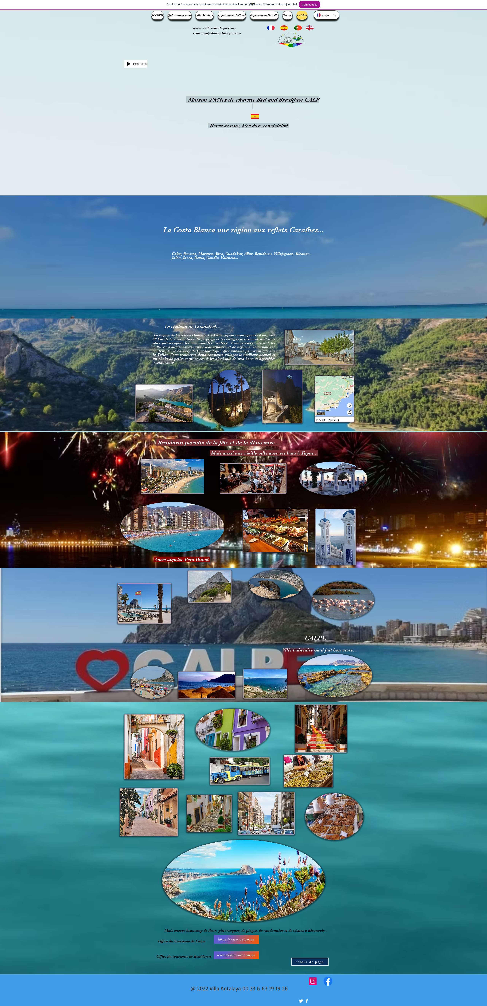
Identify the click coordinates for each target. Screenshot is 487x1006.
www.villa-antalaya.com (214, 28)
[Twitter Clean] (301, 1001)
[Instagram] (313, 981)
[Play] (129, 64)
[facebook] (306, 1001)
